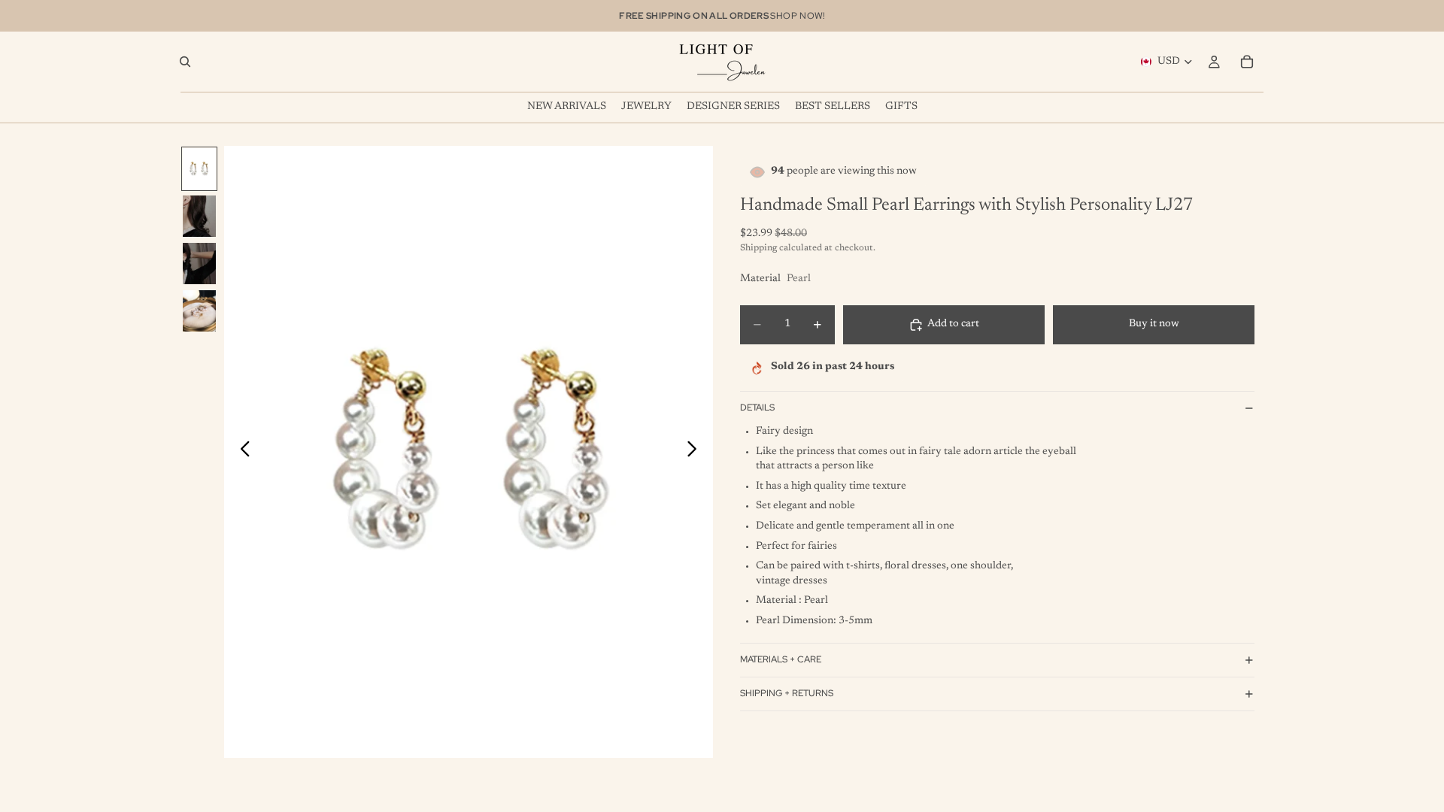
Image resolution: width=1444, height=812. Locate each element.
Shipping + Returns (786, 693)
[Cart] (1247, 61)
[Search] (185, 61)
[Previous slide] (241, 451)
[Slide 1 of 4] (199, 168)
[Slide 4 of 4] (199, 311)
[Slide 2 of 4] (199, 216)
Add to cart (953, 324)
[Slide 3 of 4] (199, 263)
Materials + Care (780, 659)
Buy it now (1154, 324)
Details (757, 407)
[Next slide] (696, 451)
